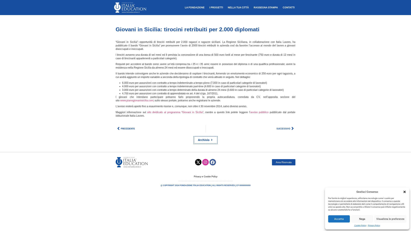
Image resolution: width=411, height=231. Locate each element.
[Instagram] (205, 162)
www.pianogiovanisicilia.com (136, 100)
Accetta (339, 218)
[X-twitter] (198, 162)
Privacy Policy (374, 225)
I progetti (216, 7)
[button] (404, 191)
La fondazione (195, 7)
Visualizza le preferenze (390, 218)
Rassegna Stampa (266, 7)
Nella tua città (238, 7)
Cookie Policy (360, 225)
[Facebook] (213, 162)
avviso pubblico (259, 112)
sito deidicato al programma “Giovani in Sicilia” (175, 112)
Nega (362, 218)
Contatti (289, 7)
